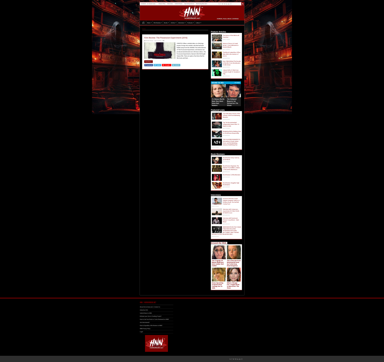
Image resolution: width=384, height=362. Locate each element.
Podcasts (190, 23)
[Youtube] (229, 4)
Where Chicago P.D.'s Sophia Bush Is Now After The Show (233, 285)
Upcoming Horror (189, 3)
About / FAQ (161, 3)
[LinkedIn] (227, 4)
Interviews (181, 23)
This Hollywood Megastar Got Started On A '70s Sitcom (232, 102)
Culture (198, 23)
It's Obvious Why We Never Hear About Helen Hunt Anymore (218, 102)
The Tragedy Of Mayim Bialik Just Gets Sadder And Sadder (218, 263)
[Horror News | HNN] (192, 12)
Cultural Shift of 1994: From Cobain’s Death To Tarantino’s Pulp (231, 71)
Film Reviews (157, 23)
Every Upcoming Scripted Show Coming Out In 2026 (217, 285)
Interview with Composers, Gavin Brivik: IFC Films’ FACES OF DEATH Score (231, 211)
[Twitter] (223, 4)
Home (144, 29)
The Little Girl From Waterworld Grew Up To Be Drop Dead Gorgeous (234, 263)
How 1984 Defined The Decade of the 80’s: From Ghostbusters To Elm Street (232, 63)
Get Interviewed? (145, 322)
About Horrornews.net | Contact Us (150, 307)
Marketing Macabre (201, 3)
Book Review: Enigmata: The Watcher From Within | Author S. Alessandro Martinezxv (231, 167)
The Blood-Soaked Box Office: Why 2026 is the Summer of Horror (231, 54)
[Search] (242, 3)
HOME (143, 22)
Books (166, 23)
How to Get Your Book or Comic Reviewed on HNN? (154, 319)
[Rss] (219, 4)
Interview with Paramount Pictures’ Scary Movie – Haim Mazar (231, 219)
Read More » (148, 61)
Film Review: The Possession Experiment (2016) (165, 38)
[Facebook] (221, 4)
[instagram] (231, 4)
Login (141, 331)
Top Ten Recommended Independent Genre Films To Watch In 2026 (231, 124)
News (148, 23)
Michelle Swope (149, 40)
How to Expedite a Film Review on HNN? (151, 325)
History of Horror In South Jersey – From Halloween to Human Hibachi (230, 45)
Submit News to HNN (146, 313)
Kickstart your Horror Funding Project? (151, 316)
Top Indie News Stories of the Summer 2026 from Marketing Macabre (231, 115)
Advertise (170, 3)
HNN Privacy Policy (145, 328)
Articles (173, 23)
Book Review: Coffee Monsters (231, 175)
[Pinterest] (225, 4)
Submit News (178, 3)
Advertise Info (144, 310)
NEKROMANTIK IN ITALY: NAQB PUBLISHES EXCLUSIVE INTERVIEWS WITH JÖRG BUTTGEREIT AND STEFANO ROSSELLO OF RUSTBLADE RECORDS (226, 230)
